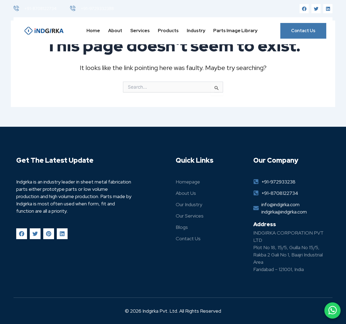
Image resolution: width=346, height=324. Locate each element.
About (115, 31)
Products (168, 31)
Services (140, 31)
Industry (196, 31)
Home (93, 31)
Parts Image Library (235, 31)
